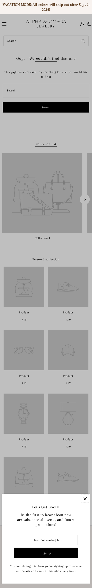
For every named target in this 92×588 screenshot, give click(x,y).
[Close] (85, 499)
